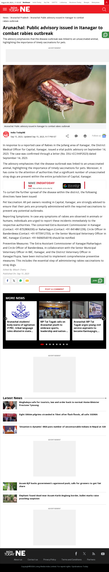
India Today (37, 2)
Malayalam (95, 2)
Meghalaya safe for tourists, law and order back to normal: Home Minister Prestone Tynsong (59, 404)
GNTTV (54, 2)
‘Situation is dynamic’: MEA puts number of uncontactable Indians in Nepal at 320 (62, 426)
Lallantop (63, 2)
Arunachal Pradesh (20, 17)
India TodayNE (18, 132)
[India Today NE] (20, 9)
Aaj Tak (46, 2)
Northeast (26, 2)
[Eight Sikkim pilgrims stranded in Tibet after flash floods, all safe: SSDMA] (10, 417)
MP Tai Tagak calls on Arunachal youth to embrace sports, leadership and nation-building (53, 326)
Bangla (86, 2)
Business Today (75, 2)
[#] (20, 280)
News (6, 17)
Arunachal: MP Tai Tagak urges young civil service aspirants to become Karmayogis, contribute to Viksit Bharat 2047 (87, 326)
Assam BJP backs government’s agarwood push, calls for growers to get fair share (60, 485)
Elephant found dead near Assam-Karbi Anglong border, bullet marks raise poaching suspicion (59, 497)
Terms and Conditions (71, 559)
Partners (91, 559)
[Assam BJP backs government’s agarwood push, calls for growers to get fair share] (10, 486)
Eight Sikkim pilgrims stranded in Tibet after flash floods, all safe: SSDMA (58, 414)
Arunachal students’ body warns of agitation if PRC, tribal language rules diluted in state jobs (21, 326)
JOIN (95, 280)
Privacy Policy (49, 559)
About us (18, 559)
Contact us (33, 559)
